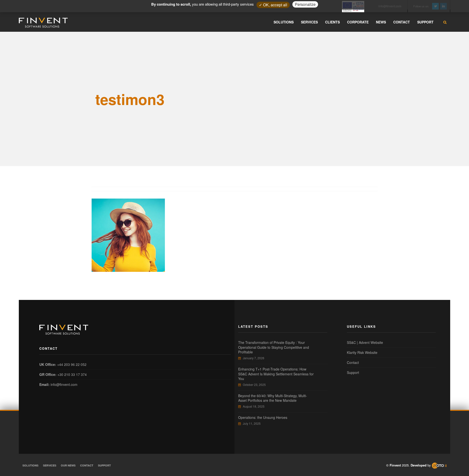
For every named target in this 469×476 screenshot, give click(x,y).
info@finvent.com (64, 384)
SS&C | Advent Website (365, 342)
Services (49, 465)
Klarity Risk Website (362, 352)
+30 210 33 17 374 (72, 374)
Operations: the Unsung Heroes (262, 417)
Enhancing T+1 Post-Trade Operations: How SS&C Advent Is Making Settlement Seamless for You (276, 374)
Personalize (305, 4)
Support (353, 372)
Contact (353, 362)
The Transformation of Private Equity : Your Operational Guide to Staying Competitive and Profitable (273, 347)
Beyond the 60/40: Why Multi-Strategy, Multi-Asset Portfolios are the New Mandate (272, 398)
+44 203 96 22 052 (71, 364)
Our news (68, 465)
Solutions (30, 465)
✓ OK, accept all (273, 5)
